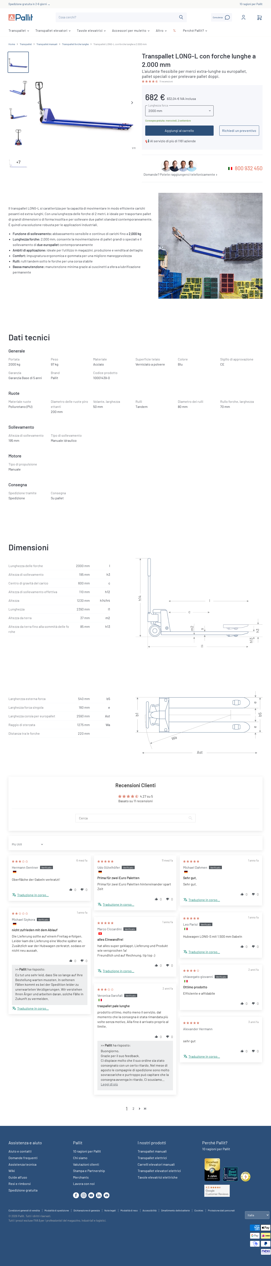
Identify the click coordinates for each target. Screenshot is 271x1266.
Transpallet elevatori (51, 30)
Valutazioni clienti (86, 1164)
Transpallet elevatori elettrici (159, 1171)
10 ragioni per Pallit (251, 4)
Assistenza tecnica (22, 1164)
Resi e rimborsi (19, 1184)
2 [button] (133, 1108)
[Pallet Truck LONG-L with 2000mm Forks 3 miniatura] (18, 112)
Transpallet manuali (46, 44)
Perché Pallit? (194, 30)
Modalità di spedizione (56, 1210)
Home (11, 44)
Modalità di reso (129, 1210)
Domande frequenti (22, 1158)
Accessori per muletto (129, 30)
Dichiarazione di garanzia (86, 1210)
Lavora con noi (84, 1184)
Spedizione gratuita (22, 1190)
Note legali (110, 1210)
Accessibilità (149, 1210)
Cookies (198, 1210)
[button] (150, 81)
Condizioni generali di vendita (24, 1210)
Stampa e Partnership (89, 1171)
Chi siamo (80, 1158)
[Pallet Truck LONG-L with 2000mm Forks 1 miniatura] (18, 62)
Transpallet (17, 30)
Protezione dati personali (221, 1210)
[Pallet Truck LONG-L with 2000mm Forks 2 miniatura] (18, 87)
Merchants (81, 1177)
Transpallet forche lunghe (75, 44)
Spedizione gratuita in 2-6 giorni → (29, 4)
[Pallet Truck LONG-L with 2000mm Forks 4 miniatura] (18, 137)
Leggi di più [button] (109, 1084)
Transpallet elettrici (152, 1158)
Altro (160, 30)
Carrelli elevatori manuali (156, 1164)
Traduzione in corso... (33, 895)
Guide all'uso (17, 1177)
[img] (20, 861)
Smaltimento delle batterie (175, 1210)
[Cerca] (181, 17)
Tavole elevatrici (90, 30)
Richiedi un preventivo (239, 130)
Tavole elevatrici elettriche (158, 1177)
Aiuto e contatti (20, 1151)
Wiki (11, 1171)
